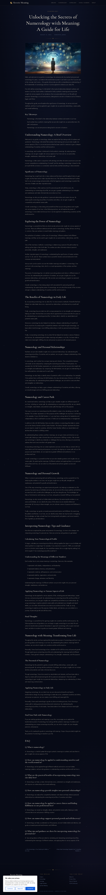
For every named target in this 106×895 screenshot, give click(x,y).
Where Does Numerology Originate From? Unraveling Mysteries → (69, 850)
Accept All (30, 888)
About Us (71, 877)
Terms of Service (73, 881)
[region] (20, 884)
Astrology (72, 2)
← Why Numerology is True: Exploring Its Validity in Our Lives (37, 850)
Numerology (63, 2)
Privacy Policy (72, 879)
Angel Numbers (84, 2)
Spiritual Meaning (43, 885)
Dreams (53, 2)
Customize (10, 888)
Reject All (20, 888)
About (94, 2)
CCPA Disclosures (73, 883)
